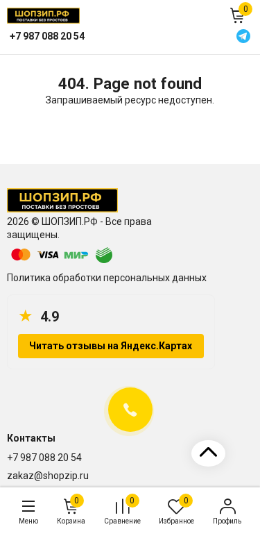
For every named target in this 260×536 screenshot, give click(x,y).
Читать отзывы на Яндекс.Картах (110, 345)
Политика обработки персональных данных (107, 277)
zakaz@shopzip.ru (48, 475)
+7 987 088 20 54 (44, 457)
